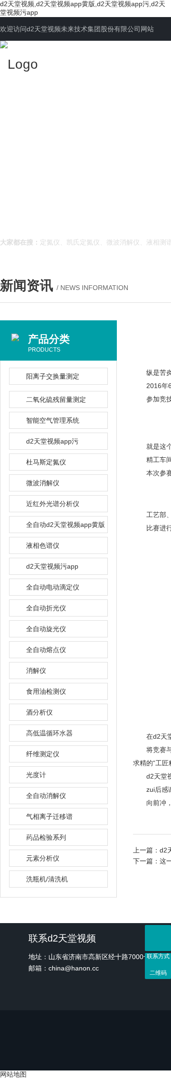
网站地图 (13, 1074)
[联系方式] (158, 938)
